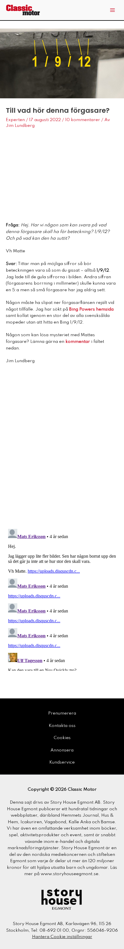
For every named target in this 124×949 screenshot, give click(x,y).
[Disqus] (62, 449)
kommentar (77, 341)
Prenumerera (62, 713)
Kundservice (62, 762)
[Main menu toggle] (113, 10)
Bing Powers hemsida (91, 309)
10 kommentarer (82, 120)
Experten (15, 120)
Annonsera (62, 750)
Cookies (62, 738)
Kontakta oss (62, 726)
